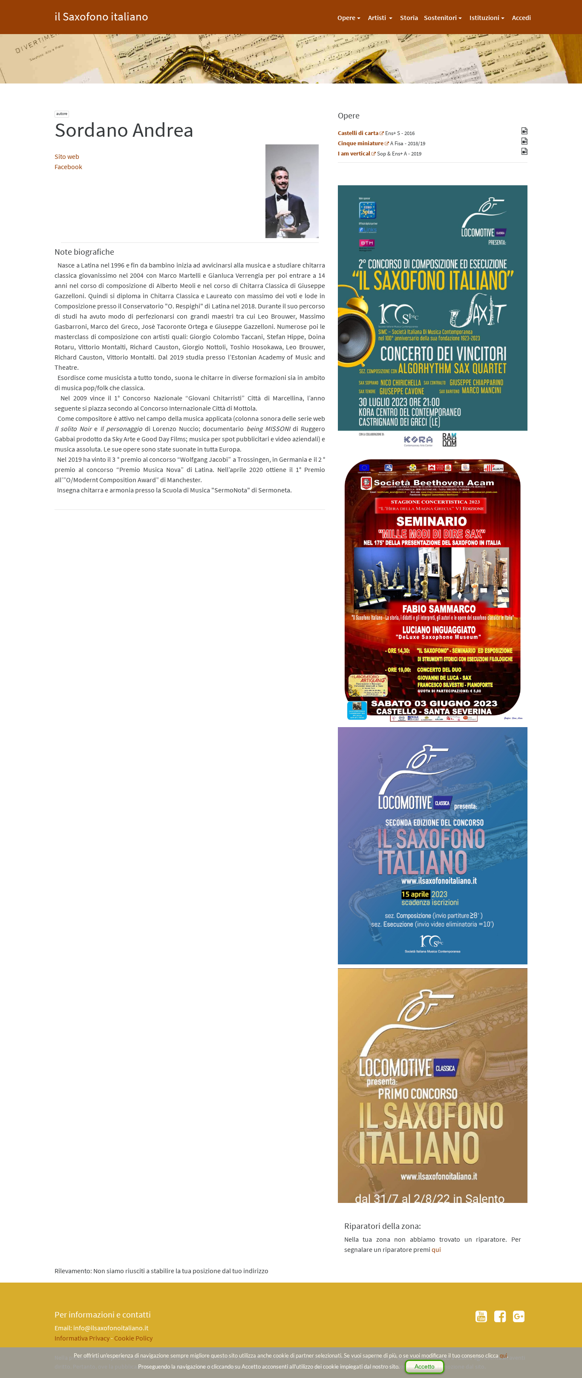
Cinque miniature (360, 143)
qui (503, 1355)
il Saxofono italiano (101, 15)
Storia (409, 17)
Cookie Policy (133, 1338)
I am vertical (354, 153)
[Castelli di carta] (382, 133)
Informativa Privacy (82, 1338)
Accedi (521, 17)
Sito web (67, 156)
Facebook (68, 166)
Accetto (425, 1366)
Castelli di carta (358, 133)
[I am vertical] (374, 153)
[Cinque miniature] (387, 143)
